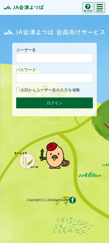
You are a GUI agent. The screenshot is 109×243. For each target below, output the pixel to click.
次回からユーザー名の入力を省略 (50, 90)
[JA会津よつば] (24, 7)
